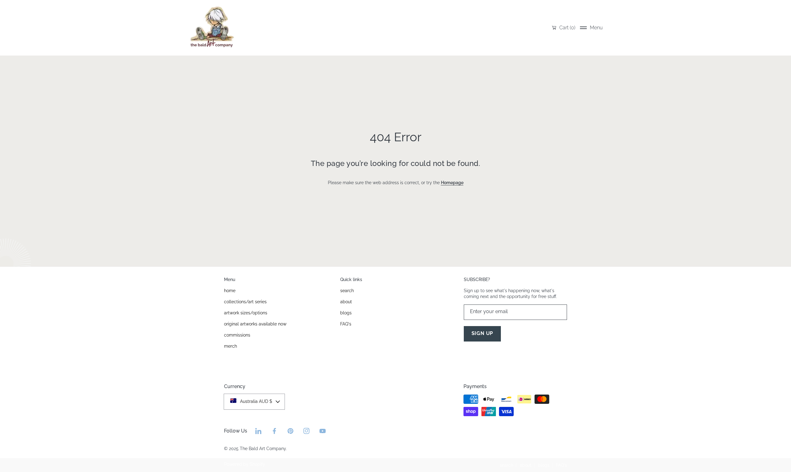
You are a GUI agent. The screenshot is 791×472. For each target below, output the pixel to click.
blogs (543, 465)
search (506, 465)
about (525, 465)
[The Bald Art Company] (211, 28)
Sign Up (482, 333)
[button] (591, 27)
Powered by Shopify (244, 464)
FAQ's (561, 465)
